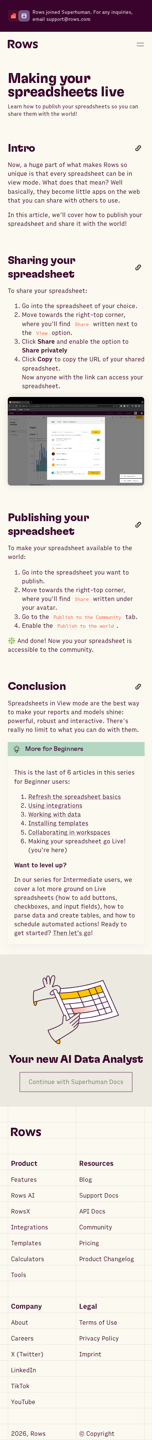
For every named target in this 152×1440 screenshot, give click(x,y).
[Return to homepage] (23, 44)
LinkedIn (23, 1370)
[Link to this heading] (138, 148)
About (19, 1322)
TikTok (20, 1386)
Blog (85, 1179)
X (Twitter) (27, 1354)
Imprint (90, 1354)
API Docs (92, 1211)
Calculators (27, 1259)
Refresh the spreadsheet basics (74, 797)
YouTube (23, 1402)
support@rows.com (68, 19)
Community (95, 1227)
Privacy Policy (99, 1338)
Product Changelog (106, 1259)
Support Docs (98, 1195)
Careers (22, 1338)
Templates (26, 1243)
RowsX (20, 1211)
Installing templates (58, 823)
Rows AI (23, 1195)
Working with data (54, 814)
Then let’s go (72, 933)
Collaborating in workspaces (69, 832)
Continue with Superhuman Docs (76, 1082)
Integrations (29, 1227)
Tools (18, 1275)
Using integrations (55, 805)
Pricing (89, 1243)
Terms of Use (98, 1322)
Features (24, 1179)
